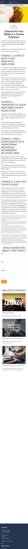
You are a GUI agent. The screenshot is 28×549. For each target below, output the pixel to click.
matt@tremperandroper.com (7, 541)
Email (2, 262)
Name (2, 253)
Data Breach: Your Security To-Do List (12, 338)
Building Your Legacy (7, 313)
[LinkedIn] (2, 543)
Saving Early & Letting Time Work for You (13, 365)
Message (3, 270)
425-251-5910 (7, 530)
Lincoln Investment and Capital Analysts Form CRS (14, 5)
